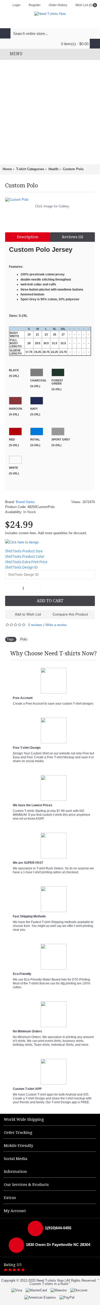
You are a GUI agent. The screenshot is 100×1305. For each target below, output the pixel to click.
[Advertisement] (50, 112)
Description (27, 237)
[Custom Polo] (50, 199)
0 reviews (35, 625)
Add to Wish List (28, 614)
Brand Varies (25, 502)
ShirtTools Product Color (24, 556)
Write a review (55, 625)
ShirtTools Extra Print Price (26, 562)
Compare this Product (70, 614)
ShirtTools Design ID (21, 567)
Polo (23, 639)
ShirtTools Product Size (24, 551)
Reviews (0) (72, 237)
